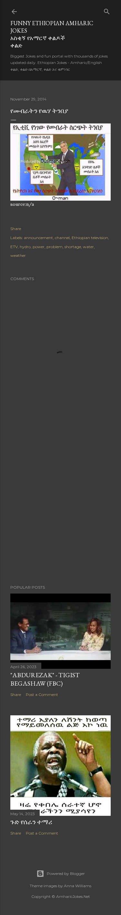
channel (62, 237)
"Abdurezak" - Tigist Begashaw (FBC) (45, 679)
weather (18, 255)
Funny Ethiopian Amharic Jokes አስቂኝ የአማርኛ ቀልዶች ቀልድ (51, 34)
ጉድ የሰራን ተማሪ (31, 822)
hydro (25, 246)
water (88, 246)
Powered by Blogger (66, 873)
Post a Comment (42, 694)
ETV (14, 246)
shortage (73, 246)
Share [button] (15, 228)
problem (54, 246)
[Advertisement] (60, 508)
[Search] (107, 10)
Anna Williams (77, 885)
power (39, 246)
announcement (38, 237)
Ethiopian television (90, 237)
